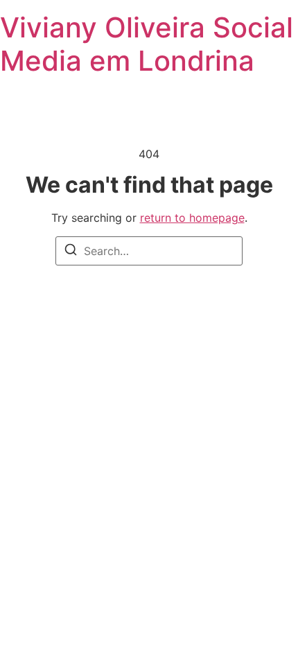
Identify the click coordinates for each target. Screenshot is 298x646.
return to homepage (192, 218)
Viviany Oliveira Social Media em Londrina (146, 44)
